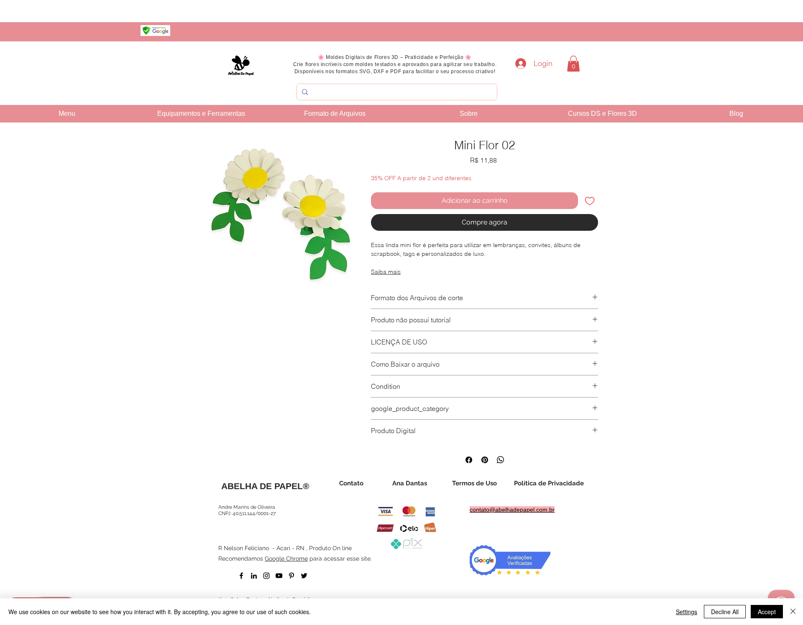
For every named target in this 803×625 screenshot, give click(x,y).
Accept (767, 611)
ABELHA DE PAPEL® (265, 486)
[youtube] (279, 575)
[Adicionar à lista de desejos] (589, 200)
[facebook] (241, 575)
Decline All (725, 611)
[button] (573, 63)
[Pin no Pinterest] (485, 460)
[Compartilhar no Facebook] (469, 460)
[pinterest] (291, 575)
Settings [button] (686, 611)
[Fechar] (793, 611)
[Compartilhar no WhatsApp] (501, 460)
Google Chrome (286, 558)
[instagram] (266, 575)
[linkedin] (254, 575)
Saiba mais (386, 272)
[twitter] (304, 575)
